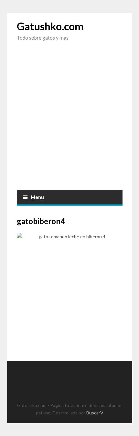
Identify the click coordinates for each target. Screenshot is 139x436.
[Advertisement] (69, 121)
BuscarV (94, 412)
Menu (37, 197)
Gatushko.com (50, 26)
